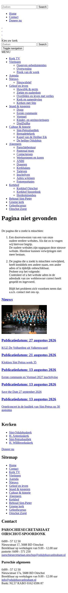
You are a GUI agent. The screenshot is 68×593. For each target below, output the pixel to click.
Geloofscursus (17, 205)
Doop (20, 109)
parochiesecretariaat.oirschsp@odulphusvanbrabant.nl (34, 555)
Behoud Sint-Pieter (20, 198)
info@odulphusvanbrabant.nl (19, 579)
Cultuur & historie (20, 126)
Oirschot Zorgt (18, 208)
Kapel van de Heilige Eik (32, 137)
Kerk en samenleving (29, 99)
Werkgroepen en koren (30, 157)
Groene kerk (16, 202)
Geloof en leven (18, 85)
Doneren (22, 164)
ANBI (20, 161)
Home (12, 13)
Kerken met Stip (26, 102)
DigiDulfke (23, 123)
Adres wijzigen (26, 178)
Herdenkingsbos (26, 195)
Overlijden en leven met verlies (35, 96)
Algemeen (15, 143)
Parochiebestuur (26, 147)
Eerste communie (27, 113)
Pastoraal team (25, 150)
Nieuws (13, 79)
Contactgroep (25, 154)
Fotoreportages (25, 181)
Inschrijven (23, 174)
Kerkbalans (23, 167)
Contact (13, 17)
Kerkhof (14, 185)
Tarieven (22, 171)
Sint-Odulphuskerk (20, 432)
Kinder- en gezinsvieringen (33, 120)
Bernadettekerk (26, 133)
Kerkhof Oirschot (27, 188)
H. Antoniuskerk (19, 435)
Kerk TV (14, 58)
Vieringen (15, 61)
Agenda (14, 75)
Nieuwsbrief (24, 82)
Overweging (24, 68)
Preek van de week (28, 72)
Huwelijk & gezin (27, 89)
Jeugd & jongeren (19, 106)
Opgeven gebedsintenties (31, 65)
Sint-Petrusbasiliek (28, 130)
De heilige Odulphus (29, 140)
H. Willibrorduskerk (21, 442)
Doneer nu (15, 20)
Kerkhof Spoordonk (29, 191)
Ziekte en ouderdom (29, 92)
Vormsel (21, 116)
